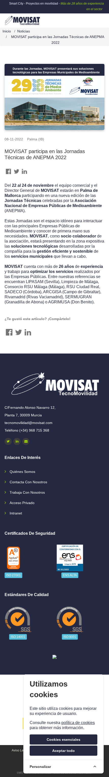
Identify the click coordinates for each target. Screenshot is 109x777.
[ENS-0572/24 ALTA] (70, 558)
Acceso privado (22, 503)
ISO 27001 (13, 575)
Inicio (7, 31)
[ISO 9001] (70, 619)
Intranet (16, 513)
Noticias (23, 31)
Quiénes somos (22, 472)
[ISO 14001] (18, 619)
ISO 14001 (18, 637)
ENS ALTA (70, 575)
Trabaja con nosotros (27, 492)
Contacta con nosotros (28, 482)
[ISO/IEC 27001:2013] (13, 558)
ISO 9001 (69, 637)
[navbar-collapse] (95, 18)
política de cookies (78, 722)
